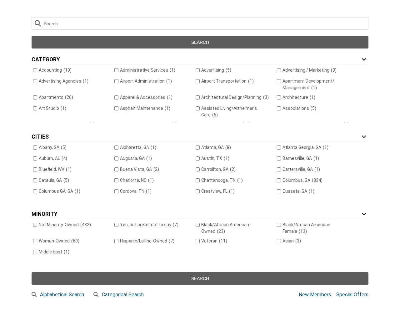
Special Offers (352, 295)
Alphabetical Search (62, 295)
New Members (315, 295)
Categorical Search (123, 295)
